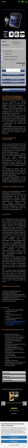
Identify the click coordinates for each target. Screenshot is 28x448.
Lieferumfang (5, 373)
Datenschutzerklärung (5, 434)
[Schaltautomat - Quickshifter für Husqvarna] (14, 20)
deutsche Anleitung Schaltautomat (16, 321)
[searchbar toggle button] (19, 2)
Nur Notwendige (14, 441)
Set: (2, 67)
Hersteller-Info (6, 376)
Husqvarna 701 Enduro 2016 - (10, 59)
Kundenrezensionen (7, 380)
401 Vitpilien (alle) (7, 53)
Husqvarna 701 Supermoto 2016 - (11, 56)
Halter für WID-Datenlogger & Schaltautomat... (14, 402)
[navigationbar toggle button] (26, 2)
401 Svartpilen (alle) (8, 51)
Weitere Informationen (14, 445)
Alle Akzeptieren (14, 437)
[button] (4, 70)
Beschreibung (5, 90)
